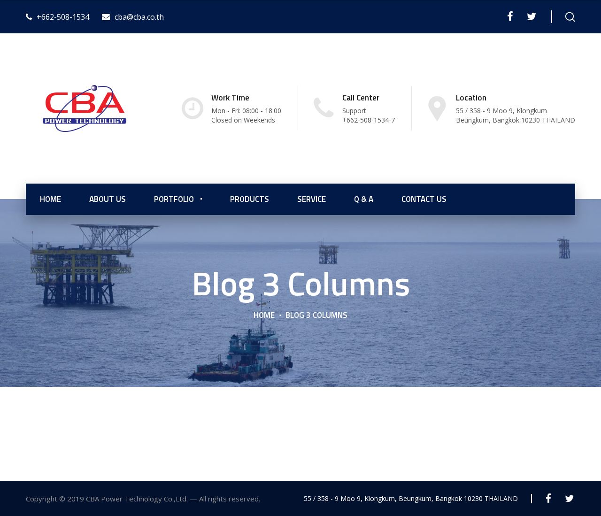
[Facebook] (510, 16)
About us (107, 199)
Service (311, 199)
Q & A (363, 199)
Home (264, 315)
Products (249, 199)
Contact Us (424, 199)
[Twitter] (531, 16)
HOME (50, 199)
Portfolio (174, 199)
